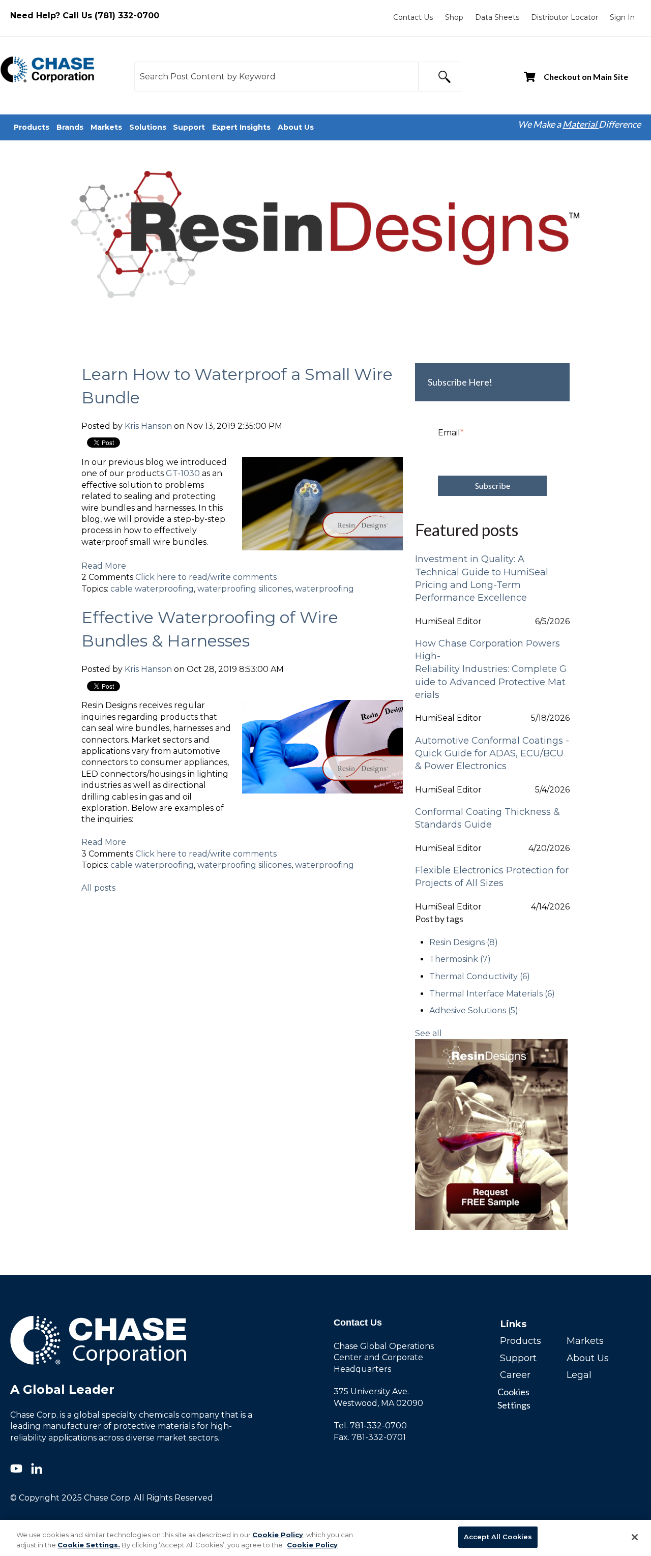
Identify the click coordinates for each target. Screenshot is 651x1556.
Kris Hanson (148, 426)
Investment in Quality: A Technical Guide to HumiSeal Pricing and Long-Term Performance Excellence (481, 578)
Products (520, 1340)
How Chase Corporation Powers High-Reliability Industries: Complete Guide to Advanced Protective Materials (491, 669)
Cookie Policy (277, 1535)
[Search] (440, 77)
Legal (579, 1375)
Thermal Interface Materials (492, 994)
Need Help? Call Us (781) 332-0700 (84, 15)
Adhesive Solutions (473, 1010)
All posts (98, 888)
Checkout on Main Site (586, 76)
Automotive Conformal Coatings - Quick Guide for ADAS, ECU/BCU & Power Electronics (492, 753)
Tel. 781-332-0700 (370, 1425)
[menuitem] (413, 17)
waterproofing (324, 589)
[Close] (635, 1537)
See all (428, 1033)
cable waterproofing (152, 589)
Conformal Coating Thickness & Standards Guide (487, 818)
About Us (588, 1358)
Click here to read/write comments (206, 577)
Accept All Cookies (498, 1537)
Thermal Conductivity (479, 976)
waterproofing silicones (244, 589)
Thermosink (460, 959)
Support (518, 1358)
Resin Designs (463, 942)
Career (515, 1375)
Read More (103, 566)
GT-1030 (183, 473)
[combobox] (276, 77)
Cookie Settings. (88, 1545)
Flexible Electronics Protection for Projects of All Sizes (492, 877)
